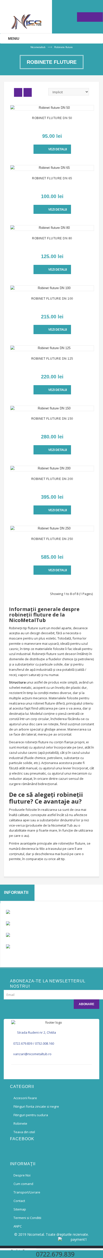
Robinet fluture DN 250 (52, 539)
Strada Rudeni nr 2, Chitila (36, 1032)
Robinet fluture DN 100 (52, 298)
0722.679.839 (22, 1043)
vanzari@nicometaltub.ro (32, 1054)
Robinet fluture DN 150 (52, 418)
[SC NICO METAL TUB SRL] (26, 17)
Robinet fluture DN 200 (52, 479)
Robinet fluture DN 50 (52, 118)
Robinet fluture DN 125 (52, 358)
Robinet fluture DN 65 (52, 178)
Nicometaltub (38, 47)
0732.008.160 (44, 1043)
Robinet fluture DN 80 (52, 238)
